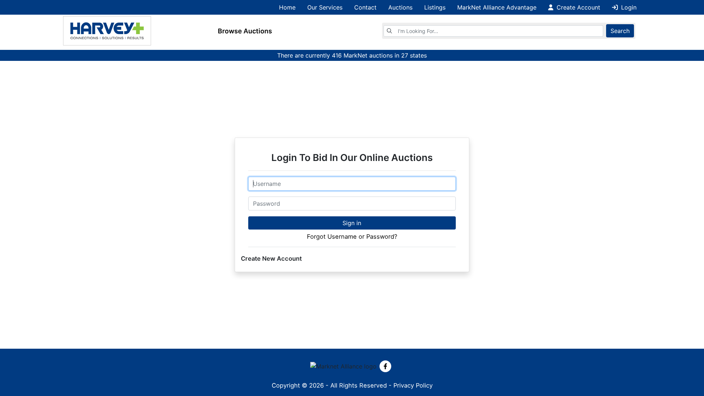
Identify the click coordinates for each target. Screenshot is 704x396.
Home (287, 7)
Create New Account (271, 258)
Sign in (351, 223)
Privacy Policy (413, 385)
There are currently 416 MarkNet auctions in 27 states (352, 55)
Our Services (324, 7)
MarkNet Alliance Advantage (496, 7)
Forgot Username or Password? (352, 236)
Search (620, 30)
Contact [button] (365, 7)
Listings (434, 7)
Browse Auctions (245, 31)
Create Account (577, 7)
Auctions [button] (400, 7)
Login (628, 7)
